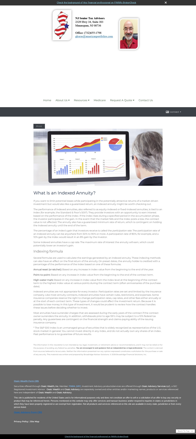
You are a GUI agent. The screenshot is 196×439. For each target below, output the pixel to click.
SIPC (78, 386)
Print (39, 126)
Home (47, 100)
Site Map (34, 421)
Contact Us (146, 100)
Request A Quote (121, 100)
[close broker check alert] (166, 2)
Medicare (100, 100)
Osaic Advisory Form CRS (28, 412)
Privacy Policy (21, 421)
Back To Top (184, 431)
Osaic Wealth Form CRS (26, 381)
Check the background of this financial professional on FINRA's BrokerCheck (96, 2)
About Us (61, 100)
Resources (80, 100)
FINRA (72, 386)
